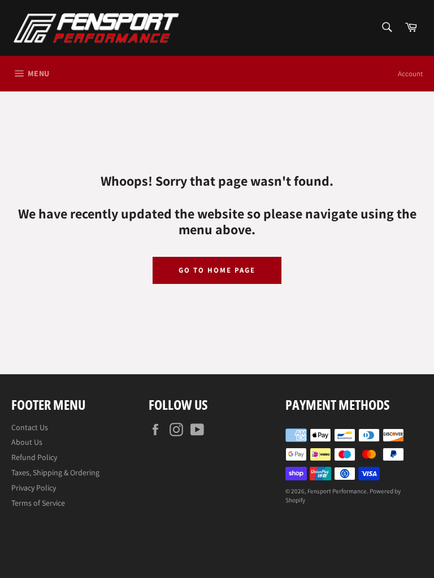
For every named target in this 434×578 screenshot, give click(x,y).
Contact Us (29, 427)
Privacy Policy (33, 488)
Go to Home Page (217, 270)
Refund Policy (34, 457)
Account (410, 73)
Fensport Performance (337, 491)
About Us (26, 442)
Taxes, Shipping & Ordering (55, 472)
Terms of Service (38, 503)
